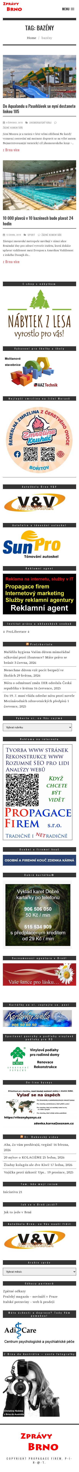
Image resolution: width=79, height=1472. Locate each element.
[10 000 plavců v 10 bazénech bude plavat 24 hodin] (39, 185)
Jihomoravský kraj (40, 122)
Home (31, 37)
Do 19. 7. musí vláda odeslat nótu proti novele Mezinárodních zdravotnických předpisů (39, 698)
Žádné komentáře (13, 127)
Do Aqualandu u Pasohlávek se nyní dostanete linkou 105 (39, 108)
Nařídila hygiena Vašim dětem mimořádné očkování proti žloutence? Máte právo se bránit (37, 657)
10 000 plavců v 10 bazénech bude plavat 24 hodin (38, 220)
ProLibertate (41, 644)
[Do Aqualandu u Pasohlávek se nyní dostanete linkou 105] (39, 77)
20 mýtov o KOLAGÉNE (23, 1157)
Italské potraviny (16, 1301)
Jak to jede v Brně (17, 1212)
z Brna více (11, 149)
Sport (31, 234)
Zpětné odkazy (14, 1291)
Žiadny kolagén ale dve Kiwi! (26, 1164)
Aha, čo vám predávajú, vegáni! (28, 1144)
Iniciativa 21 (12, 1192)
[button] (68, 9)
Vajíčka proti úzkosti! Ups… (25, 1172)
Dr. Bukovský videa (42, 1136)
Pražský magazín (16, 1296)
